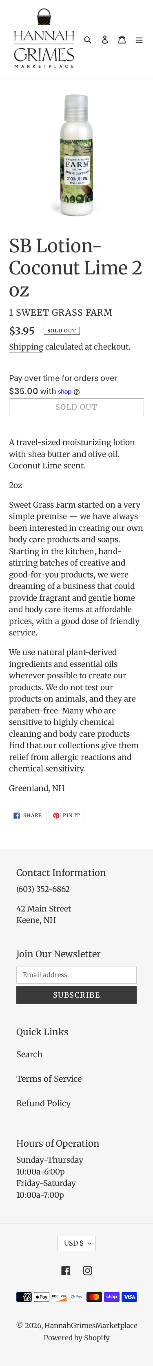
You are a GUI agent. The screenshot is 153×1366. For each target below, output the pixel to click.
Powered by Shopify (77, 1337)
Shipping (26, 347)
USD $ (74, 1243)
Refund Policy (43, 1103)
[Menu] (139, 39)
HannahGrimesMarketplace (90, 1325)
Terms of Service (49, 1079)
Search (29, 1054)
